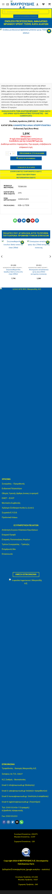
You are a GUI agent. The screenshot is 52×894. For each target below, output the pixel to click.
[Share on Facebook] (19, 221)
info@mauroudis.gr (17, 785)
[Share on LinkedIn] (37, 221)
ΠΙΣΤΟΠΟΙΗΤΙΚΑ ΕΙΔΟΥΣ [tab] (26, 178)
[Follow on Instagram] (8, 822)
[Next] (50, 261)
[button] (3, 4)
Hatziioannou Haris (26, 864)
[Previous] (1, 261)
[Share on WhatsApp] (15, 221)
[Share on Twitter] (24, 221)
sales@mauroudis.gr (17, 790)
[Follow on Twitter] (13, 822)
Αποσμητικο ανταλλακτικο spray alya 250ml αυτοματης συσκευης (38, 272)
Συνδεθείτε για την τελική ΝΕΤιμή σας (26, 141)
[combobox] (25, 11)
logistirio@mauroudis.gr (19, 802)
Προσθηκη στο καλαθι (32, 153)
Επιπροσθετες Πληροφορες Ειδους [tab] (26, 171)
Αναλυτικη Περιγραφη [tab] (26, 175)
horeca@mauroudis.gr (18, 796)
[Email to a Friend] (28, 221)
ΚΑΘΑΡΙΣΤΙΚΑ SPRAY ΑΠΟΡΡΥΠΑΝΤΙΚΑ (32, 125)
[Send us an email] (17, 822)
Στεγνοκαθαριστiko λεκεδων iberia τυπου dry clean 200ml (13, 272)
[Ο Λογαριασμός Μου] (37, 4)
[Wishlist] (43, 4)
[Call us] (21, 822)
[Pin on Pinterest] (33, 221)
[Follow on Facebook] (4, 822)
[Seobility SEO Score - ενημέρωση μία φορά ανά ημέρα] (26, 852)
